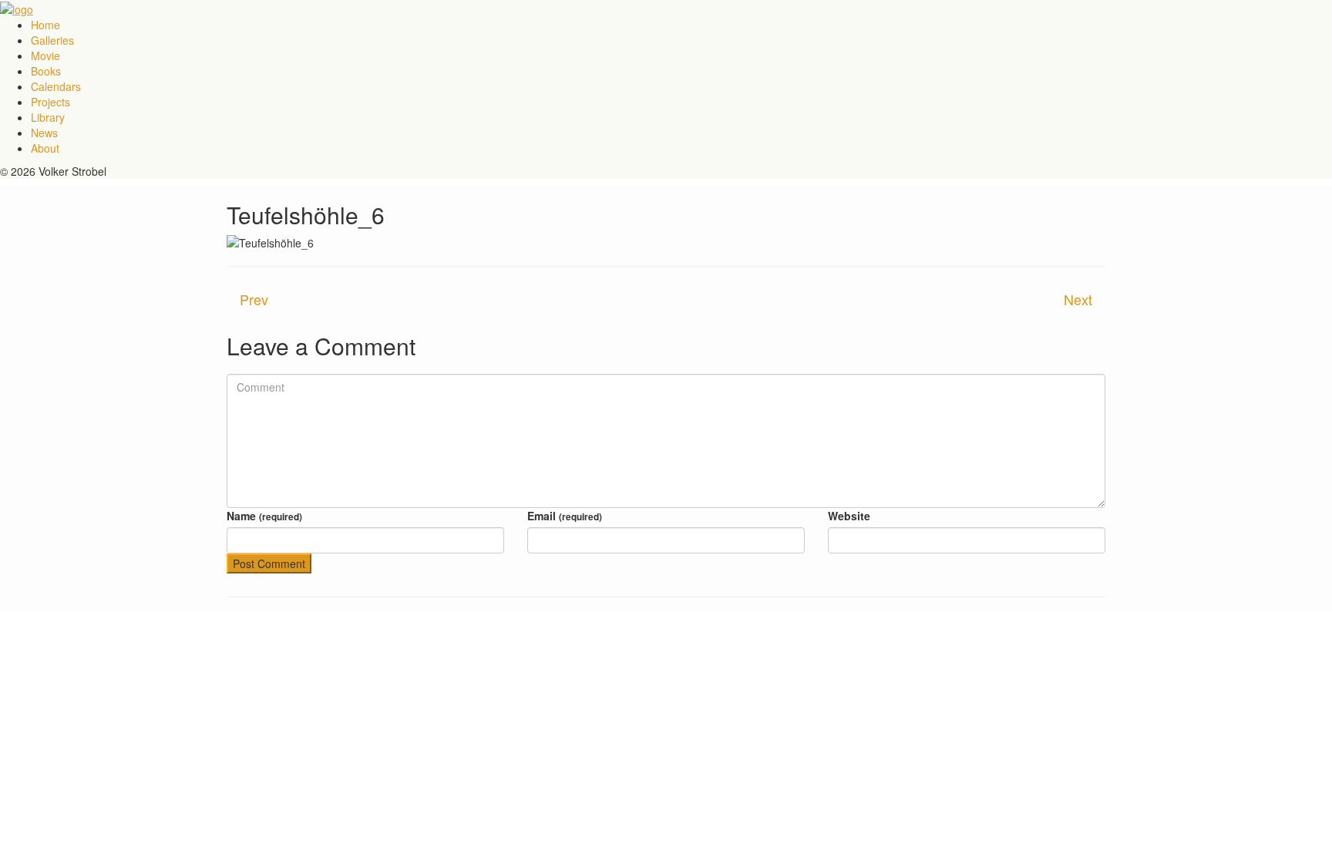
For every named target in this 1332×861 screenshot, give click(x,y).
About (45, 148)
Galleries (52, 40)
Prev (254, 299)
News (44, 132)
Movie (45, 55)
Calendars (56, 86)
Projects (50, 101)
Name (264, 515)
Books (46, 71)
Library (48, 117)
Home (45, 24)
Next (1078, 299)
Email (564, 515)
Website (849, 515)
